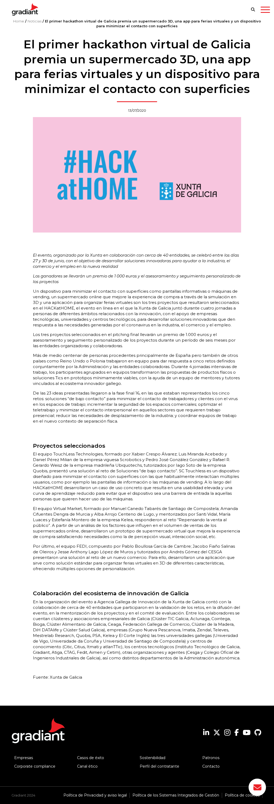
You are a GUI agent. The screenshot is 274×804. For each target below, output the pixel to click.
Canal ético (87, 766)
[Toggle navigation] (265, 11)
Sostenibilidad (152, 757)
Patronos (210, 757)
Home (18, 21)
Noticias (34, 21)
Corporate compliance (34, 766)
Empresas (23, 757)
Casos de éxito (90, 757)
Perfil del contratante (159, 766)
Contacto (211, 766)
